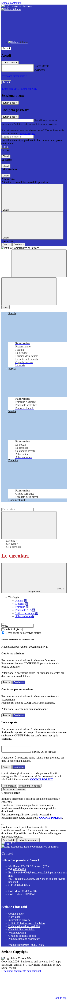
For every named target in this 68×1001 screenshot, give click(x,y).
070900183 (19, 869)
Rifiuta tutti (29, 785)
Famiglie (21, 606)
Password (39, 69)
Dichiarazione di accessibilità (24, 926)
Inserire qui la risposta (44, 751)
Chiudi (6, 156)
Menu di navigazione (46, 590)
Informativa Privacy (19, 919)
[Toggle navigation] (28, 291)
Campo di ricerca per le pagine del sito (22, 505)
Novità (12, 543)
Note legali (14, 916)
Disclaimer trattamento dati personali (21, 970)
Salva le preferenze (28, 840)
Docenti (21, 603)
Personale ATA (25, 610)
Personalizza (9, 785)
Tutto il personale (26, 613)
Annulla (6, 244)
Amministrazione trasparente (24, 938)
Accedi (6, 48)
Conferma (19, 244)
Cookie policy (16, 913)
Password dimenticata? (14, 75)
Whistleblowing (17, 932)
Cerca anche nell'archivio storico (23, 632)
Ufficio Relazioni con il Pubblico (26, 923)
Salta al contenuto (11, 2)
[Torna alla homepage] (34, 248)
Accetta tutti (14, 789)
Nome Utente (41, 65)
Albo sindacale (24, 616)
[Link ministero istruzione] (16, 6)
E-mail (38, 120)
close (5, 307)
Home (11, 540)
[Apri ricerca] (39, 263)
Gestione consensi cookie (22, 935)
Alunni (21, 600)
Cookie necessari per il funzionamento (22, 827)
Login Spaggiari (27, 133)
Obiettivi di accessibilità (21, 929)
